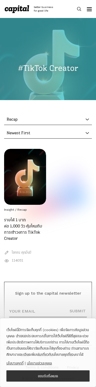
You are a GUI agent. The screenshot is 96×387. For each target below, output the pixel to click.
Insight (9, 209)
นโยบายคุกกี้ (15, 363)
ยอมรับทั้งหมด (48, 376)
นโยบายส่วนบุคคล (39, 363)
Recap (22, 209)
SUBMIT (78, 310)
